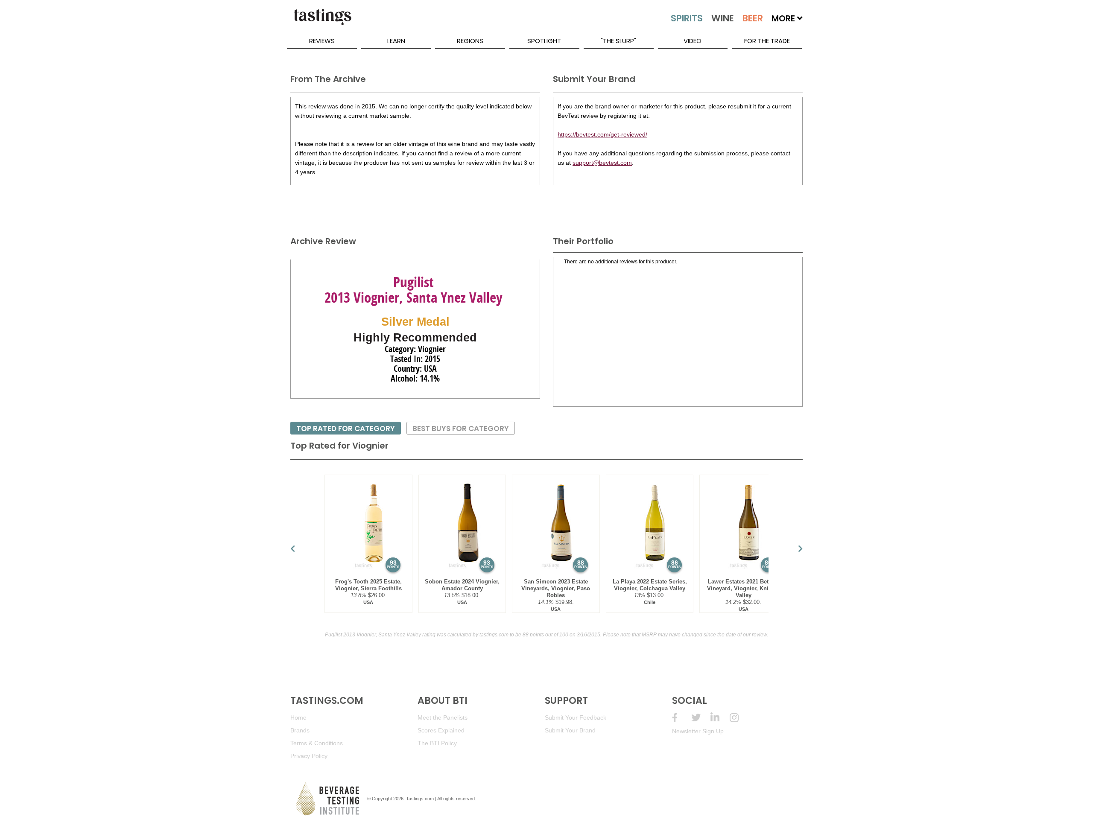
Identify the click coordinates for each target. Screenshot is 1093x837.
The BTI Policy (437, 743)
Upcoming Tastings (739, 717)
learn (396, 40)
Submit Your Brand (570, 730)
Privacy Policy (308, 755)
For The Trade (767, 40)
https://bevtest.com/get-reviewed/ (602, 134)
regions (470, 40)
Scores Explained (441, 730)
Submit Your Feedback (575, 717)
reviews (322, 40)
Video (692, 40)
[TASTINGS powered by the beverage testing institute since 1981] (322, 21)
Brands (300, 730)
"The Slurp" (618, 40)
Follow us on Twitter (700, 717)
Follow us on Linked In (720, 717)
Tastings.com (420, 798)
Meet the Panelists (443, 717)
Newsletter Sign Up (698, 731)
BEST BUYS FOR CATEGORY (460, 428)
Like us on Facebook (681, 717)
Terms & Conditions (316, 743)
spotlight (544, 40)
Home (298, 717)
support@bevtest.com (602, 162)
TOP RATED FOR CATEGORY (345, 428)
